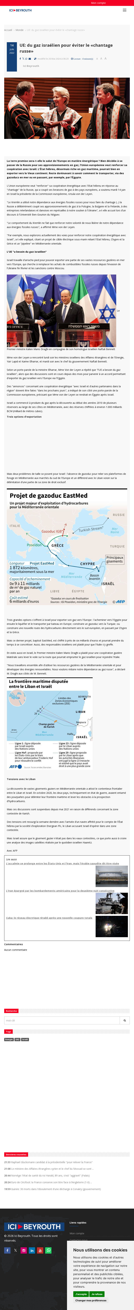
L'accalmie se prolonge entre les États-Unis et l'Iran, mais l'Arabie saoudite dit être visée (62, 863)
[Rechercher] (125, 1020)
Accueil (8, 30)
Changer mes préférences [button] (90, 1300)
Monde (20, 30)
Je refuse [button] (96, 1294)
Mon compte (98, 3)
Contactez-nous (79, 1240)
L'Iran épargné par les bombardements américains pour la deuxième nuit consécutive (60, 890)
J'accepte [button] (81, 1294)
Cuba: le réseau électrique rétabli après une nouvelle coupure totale (49, 917)
